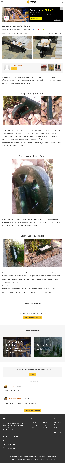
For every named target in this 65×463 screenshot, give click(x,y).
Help (55, 427)
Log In (32, 374)
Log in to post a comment (32, 411)
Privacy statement (39, 457)
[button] (2, 2)
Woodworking (27, 30)
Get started (57, 425)
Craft (32, 430)
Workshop (18, 30)
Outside (44, 427)
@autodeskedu (10, 448)
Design (33, 427)
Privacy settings (51, 457)
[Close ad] (61, 8)
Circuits (33, 422)
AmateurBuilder (8, 30)
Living (44, 425)
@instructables (10, 444)
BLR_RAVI (11, 387)
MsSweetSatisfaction (14, 399)
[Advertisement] (32, 14)
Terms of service (28, 457)
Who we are (57, 433)
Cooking (44, 422)
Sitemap (56, 430)
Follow (14, 69)
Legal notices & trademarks (47, 459)
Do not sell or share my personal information (24, 459)
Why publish (57, 422)
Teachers (44, 430)
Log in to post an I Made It (32, 318)
